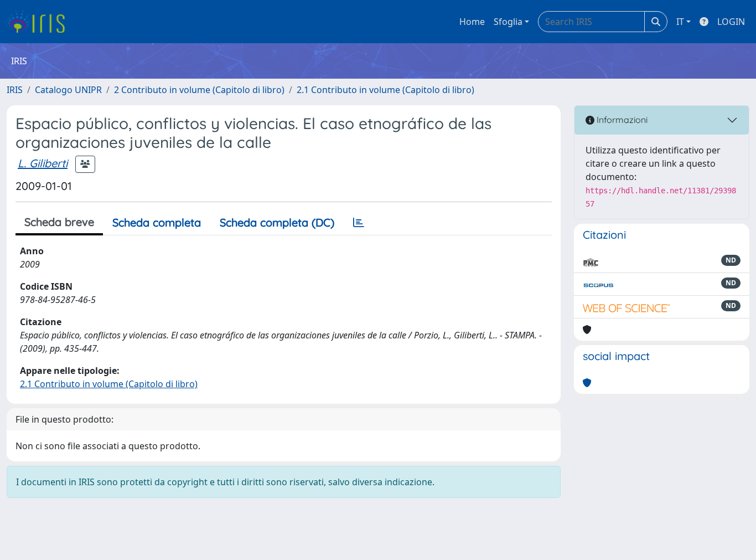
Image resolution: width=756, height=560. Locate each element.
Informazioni (621, 119)
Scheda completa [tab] (156, 222)
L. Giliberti (43, 163)
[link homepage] (40, 21)
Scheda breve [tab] (59, 222)
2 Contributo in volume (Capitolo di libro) (199, 90)
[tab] (359, 222)
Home (472, 22)
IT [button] (680, 22)
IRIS (15, 90)
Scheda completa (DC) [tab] (277, 222)
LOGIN (731, 22)
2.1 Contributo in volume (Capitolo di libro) (385, 90)
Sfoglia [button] (508, 22)
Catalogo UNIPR (68, 90)
